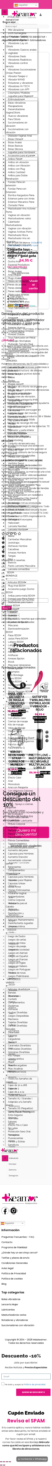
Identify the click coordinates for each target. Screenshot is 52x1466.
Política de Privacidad (13, 1273)
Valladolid (13, 1158)
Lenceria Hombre (17, 529)
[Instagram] (13, 1210)
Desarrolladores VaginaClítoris (15, 111)
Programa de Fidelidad (14, 1247)
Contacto (6, 1242)
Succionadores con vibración (17, 131)
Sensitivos (13, 1144)
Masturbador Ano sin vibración (18, 240)
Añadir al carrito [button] (43, 774)
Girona (12, 984)
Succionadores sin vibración (16, 124)
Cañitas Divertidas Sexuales (16, 1027)
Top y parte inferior (18, 420)
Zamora (12, 1169)
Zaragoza (13, 1175)
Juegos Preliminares (18, 976)
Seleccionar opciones (40, 719)
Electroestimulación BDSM (17, 352)
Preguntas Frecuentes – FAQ (17, 1237)
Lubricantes (8, 1309)
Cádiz (11, 932)
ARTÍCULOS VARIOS (13, 981)
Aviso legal (7, 1268)
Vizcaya (12, 1164)
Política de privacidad (34, 1384)
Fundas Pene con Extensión (16, 190)
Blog (3, 1284)
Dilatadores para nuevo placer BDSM (19, 604)
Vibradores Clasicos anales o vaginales (21, 51)
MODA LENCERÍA (11, 359)
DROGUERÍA (14, 698)
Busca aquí (9, 22)
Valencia (13, 1152)
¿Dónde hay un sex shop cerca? (19, 1252)
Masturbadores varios (13, 1315)
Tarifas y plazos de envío (15, 1257)
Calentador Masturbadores (14, 223)
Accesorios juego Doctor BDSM (20, 591)
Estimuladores (38, 40)
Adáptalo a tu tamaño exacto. (18, 1103)
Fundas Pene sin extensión (15, 184)
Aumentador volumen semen (18, 862)
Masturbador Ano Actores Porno (21, 210)
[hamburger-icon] (4, 12)
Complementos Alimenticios (15, 872)
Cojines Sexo (15, 695)
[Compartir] (7, 1461)
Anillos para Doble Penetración (16, 177)
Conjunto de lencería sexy (21, 443)
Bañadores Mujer (17, 473)
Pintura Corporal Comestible (15, 826)
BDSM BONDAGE (11, 574)
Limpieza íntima (16, 926)
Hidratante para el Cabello (16, 905)
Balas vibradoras (10, 1299)
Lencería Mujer (9, 1304)
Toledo (12, 1146)
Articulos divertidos (18, 989)
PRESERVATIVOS (16, 1072)
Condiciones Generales (14, 1263)
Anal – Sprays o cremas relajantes (19, 806)
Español (22, 5)
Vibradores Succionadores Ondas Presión (21, 71)
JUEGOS (11, 929)
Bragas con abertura (19, 393)
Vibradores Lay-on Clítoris (17, 45)
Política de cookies (12, 1278)
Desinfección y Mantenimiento (15, 915)
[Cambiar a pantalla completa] (4, 1461)
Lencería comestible (19, 569)
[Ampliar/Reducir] (1, 1461)
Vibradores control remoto (17, 65)
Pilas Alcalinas (15, 1068)
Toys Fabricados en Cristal (17, 309)
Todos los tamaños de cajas (19, 1080)
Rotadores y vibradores (14, 1320)
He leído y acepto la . (25, 1384)
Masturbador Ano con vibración (18, 247)
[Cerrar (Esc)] (10, 1461)
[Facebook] (5, 1210)
